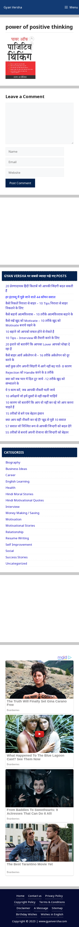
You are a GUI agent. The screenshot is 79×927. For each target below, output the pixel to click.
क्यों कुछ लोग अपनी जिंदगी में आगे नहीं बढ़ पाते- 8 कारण (39, 366)
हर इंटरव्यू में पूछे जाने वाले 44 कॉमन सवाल (30, 297)
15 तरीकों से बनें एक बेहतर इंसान (25, 413)
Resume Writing (17, 538)
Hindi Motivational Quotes (25, 500)
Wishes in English (52, 914)
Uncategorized (16, 563)
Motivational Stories (20, 525)
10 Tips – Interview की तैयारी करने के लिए (33, 338)
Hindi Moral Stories (19, 494)
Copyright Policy (24, 902)
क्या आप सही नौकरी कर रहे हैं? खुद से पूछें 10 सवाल (36, 420)
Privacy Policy (54, 896)
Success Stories (17, 557)
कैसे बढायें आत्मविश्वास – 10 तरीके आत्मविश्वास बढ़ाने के (39, 314)
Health (10, 487)
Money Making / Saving (22, 513)
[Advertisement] (33, 235)
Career (11, 475)
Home (20, 896)
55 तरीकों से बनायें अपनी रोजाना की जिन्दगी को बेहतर (37, 432)
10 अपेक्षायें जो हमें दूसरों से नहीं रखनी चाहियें (31, 396)
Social (10, 551)
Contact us (35, 896)
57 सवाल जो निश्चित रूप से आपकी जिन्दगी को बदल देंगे (38, 426)
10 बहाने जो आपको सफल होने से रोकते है (30, 332)
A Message (41, 908)
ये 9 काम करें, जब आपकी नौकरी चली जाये (30, 390)
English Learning (17, 481)
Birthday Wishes (26, 914)
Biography (13, 462)
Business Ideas (16, 469)
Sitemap (57, 908)
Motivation (13, 519)
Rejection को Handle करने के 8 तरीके (30, 372)
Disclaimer (23, 908)
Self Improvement (19, 544)
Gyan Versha (13, 7)
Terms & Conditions (52, 902)
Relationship (15, 532)
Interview (12, 507)
